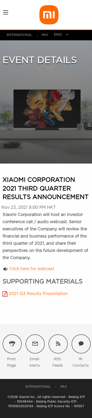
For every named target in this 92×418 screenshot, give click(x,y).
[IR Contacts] (81, 344)
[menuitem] (56, 34)
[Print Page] (12, 344)
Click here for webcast (31, 269)
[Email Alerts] (35, 344)
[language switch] (56, 34)
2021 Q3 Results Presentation (38, 294)
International (19, 34)
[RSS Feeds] (58, 344)
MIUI (63, 386)
